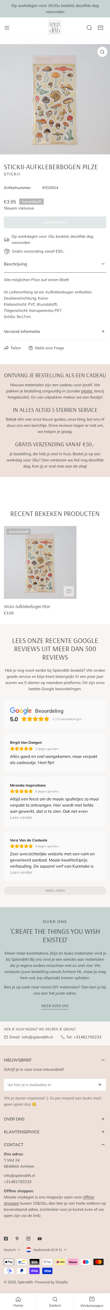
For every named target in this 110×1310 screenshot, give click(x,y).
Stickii (12, 174)
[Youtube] (39, 1239)
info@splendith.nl (37, 1037)
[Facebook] (6, 1239)
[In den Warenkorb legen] (69, 591)
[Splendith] (55, 27)
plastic (87, 391)
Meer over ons (55, 1005)
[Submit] (99, 1084)
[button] (100, 27)
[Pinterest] (17, 1239)
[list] (55, 99)
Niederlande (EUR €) (47, 1249)
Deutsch (10, 1249)
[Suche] (89, 27)
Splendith (25, 1282)
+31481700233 (87, 1037)
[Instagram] (28, 1239)
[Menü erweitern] (7, 27)
